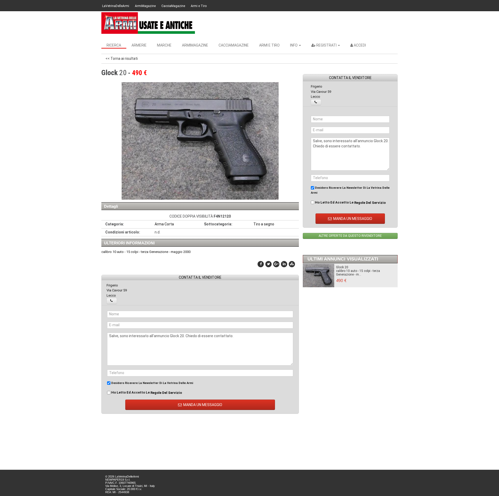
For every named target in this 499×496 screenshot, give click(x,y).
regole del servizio (166, 393)
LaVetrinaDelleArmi (115, 6)
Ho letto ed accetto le (146, 392)
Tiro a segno (263, 224)
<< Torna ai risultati (122, 58)
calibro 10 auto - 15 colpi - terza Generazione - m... (358, 272)
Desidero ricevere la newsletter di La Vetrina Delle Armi (151, 383)
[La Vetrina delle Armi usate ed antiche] (148, 23)
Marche (164, 45)
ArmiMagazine (145, 6)
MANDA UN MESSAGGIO (202, 405)
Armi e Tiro (199, 6)
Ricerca (114, 45)
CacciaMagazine (173, 6)
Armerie (139, 45)
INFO (294, 45)
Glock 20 (342, 267)
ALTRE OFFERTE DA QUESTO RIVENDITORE (350, 236)
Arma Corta (164, 224)
